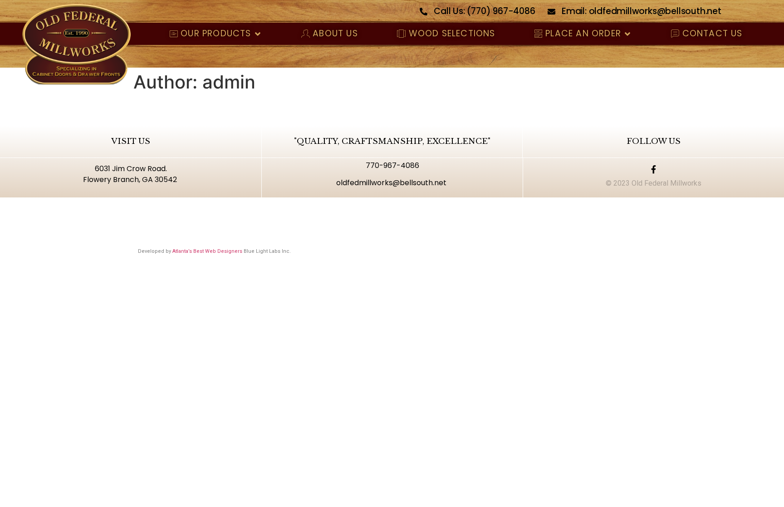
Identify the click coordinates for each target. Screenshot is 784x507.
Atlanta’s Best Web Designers (207, 251)
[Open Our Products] (258, 33)
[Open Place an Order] (627, 33)
